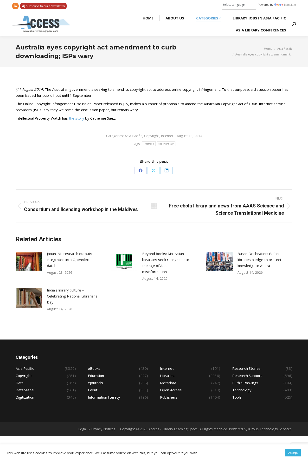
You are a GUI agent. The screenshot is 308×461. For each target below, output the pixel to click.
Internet (167, 135)
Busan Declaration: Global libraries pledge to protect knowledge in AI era (259, 259)
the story (76, 118)
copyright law (166, 143)
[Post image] (29, 261)
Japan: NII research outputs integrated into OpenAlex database (69, 259)
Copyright (151, 135)
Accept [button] (293, 452)
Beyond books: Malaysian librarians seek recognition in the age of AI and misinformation (165, 262)
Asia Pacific (133, 135)
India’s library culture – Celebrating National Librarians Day (72, 296)
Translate (290, 4)
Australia (149, 143)
